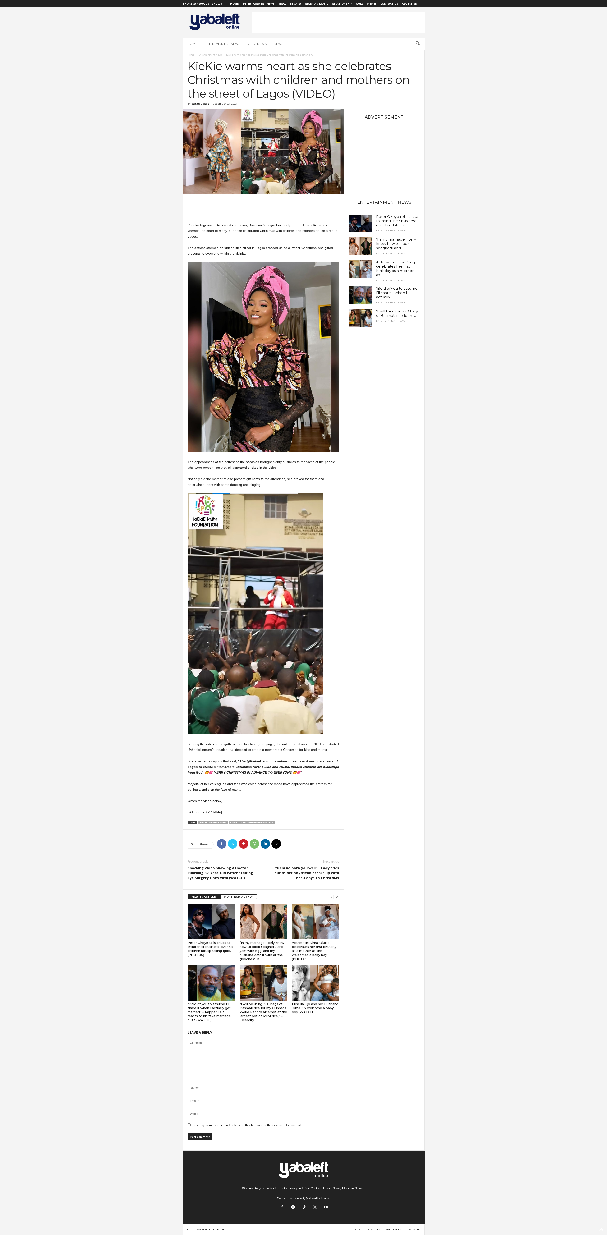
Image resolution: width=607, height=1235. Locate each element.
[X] (232, 844)
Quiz (359, 3)
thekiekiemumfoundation (257, 822)
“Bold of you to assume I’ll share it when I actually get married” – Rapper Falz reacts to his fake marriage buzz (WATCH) (209, 1012)
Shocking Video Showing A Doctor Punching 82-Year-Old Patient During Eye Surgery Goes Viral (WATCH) (220, 872)
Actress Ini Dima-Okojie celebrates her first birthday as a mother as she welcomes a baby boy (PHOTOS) (314, 951)
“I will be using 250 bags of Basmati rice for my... (397, 313)
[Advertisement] (338, 22)
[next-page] (337, 896)
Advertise (409, 3)
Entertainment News (258, 3)
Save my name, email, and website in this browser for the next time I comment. (247, 1125)
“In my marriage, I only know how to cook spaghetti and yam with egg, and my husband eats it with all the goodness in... (262, 951)
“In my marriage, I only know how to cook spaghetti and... (396, 243)
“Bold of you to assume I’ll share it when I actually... (397, 292)
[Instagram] (293, 1207)
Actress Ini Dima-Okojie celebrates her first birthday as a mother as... (397, 268)
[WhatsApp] (254, 844)
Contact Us (389, 3)
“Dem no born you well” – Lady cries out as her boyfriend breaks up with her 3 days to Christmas (306, 872)
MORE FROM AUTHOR (238, 896)
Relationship (342, 3)
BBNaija (295, 3)
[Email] (276, 844)
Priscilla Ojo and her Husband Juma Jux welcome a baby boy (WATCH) (315, 1008)
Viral (282, 3)
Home (234, 3)
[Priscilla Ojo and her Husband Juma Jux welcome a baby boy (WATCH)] (315, 983)
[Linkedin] (265, 844)
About (359, 1229)
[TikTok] (304, 1207)
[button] (417, 43)
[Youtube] (325, 1207)
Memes (372, 3)
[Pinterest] (243, 844)
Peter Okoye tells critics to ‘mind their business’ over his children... (397, 220)
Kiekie (233, 822)
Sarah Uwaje (200, 103)
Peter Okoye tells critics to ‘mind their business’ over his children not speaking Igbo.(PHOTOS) (210, 949)
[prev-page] (331, 896)
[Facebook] (221, 844)
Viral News (257, 44)
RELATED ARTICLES (204, 896)
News (279, 44)
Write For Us (393, 1229)
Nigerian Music (316, 3)
